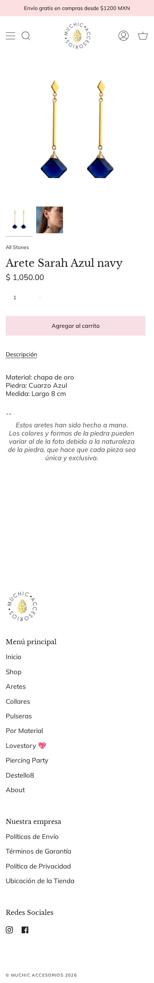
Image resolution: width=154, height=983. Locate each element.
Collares (18, 701)
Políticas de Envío (32, 836)
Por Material (24, 731)
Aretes (16, 686)
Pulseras (19, 716)
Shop (13, 672)
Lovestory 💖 (26, 746)
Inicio (13, 657)
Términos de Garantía (38, 851)
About (15, 790)
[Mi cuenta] (123, 35)
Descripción (21, 354)
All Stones (17, 247)
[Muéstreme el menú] (11, 35)
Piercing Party (27, 760)
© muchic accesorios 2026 (41, 975)
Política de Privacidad (38, 866)
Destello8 (20, 775)
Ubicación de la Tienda (40, 881)
